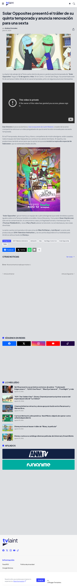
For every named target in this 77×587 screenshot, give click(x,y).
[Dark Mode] (70, 4)
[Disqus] (38, 305)
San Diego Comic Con (50, 241)
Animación (33, 241)
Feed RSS (5, 564)
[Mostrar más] (39, 250)
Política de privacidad (27, 564)
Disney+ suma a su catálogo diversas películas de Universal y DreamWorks (44, 436)
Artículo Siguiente (67, 274)
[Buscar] (74, 4)
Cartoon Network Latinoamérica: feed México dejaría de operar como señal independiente (42, 417)
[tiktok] (68, 343)
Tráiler (5, 244)
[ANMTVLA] (38, 454)
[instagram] (38, 343)
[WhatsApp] (30, 250)
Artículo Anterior (9, 274)
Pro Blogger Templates (53, 582)
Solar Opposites (64, 241)
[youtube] (53, 343)
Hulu (40, 241)
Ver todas (69, 257)
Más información (18, 581)
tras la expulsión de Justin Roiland (40, 127)
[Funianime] (38, 465)
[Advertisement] (38, 363)
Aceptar (40, 580)
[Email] (34, 250)
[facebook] (9, 343)
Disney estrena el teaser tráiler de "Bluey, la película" (35, 426)
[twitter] (24, 343)
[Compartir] (73, 29)
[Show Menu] (3, 4)
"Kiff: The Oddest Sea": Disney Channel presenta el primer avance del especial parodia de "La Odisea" (42, 398)
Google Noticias (7, 568)
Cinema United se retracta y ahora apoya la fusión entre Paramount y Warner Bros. (42, 407)
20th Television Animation (20, 241)
